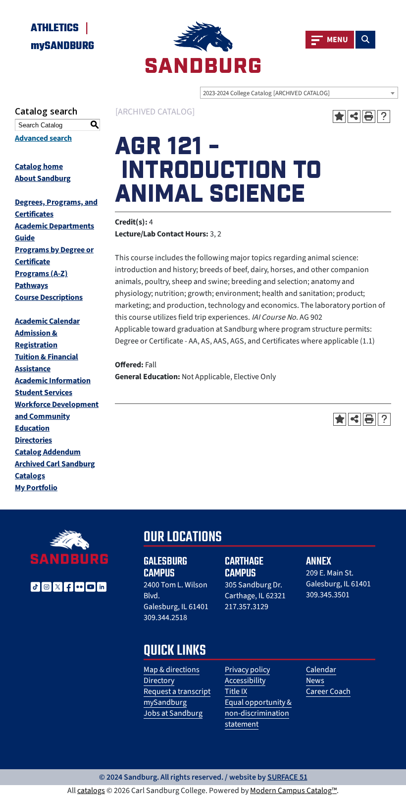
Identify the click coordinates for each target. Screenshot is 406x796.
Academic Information (53, 380)
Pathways (31, 285)
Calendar (321, 669)
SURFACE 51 (287, 777)
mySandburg (165, 702)
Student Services (43, 392)
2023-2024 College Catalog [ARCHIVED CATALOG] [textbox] (266, 93)
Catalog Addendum (48, 452)
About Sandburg (43, 178)
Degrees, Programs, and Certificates (56, 208)
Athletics (55, 28)
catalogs (91, 790)
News (315, 680)
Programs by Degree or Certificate (54, 255)
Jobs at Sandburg (173, 713)
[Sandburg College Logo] (69, 546)
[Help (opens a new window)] (383, 116)
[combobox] (299, 93)
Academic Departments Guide (54, 232)
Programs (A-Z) (41, 273)
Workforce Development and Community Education (57, 416)
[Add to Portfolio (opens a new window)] (339, 116)
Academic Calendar (47, 321)
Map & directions (172, 669)
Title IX (236, 691)
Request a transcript (177, 691)
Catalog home (39, 166)
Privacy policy (247, 669)
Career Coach (328, 691)
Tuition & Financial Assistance (46, 362)
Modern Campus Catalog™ (293, 790)
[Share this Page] (354, 116)
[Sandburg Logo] (203, 47)
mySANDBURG (62, 46)
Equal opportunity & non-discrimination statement (258, 713)
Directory (159, 680)
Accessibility (245, 680)
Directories (33, 440)
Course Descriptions (49, 297)
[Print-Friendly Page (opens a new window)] (368, 116)
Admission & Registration (36, 339)
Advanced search (43, 138)
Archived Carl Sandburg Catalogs (55, 469)
